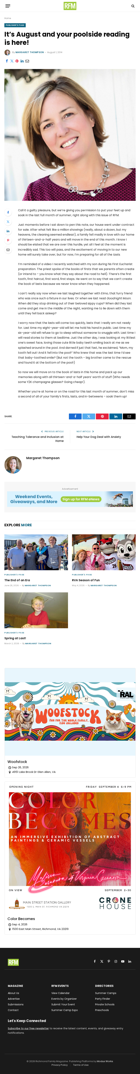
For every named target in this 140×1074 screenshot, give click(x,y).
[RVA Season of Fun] (104, 552)
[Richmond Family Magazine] (70, 6)
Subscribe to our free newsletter (28, 1028)
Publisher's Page (15, 25)
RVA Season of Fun (86, 580)
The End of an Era (17, 580)
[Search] (133, 6)
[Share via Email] (27, 61)
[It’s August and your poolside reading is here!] (70, 200)
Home (7, 18)
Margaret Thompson (29, 52)
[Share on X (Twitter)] (11, 61)
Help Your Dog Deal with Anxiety (99, 437)
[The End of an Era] (36, 552)
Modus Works (105, 1061)
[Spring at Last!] (36, 610)
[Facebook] (8, 212)
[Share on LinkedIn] (22, 61)
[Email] (8, 249)
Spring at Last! (15, 638)
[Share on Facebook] (6, 61)
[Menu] (7, 6)
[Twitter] (8, 221)
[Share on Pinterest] (17, 61)
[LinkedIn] (8, 231)
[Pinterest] (8, 240)
